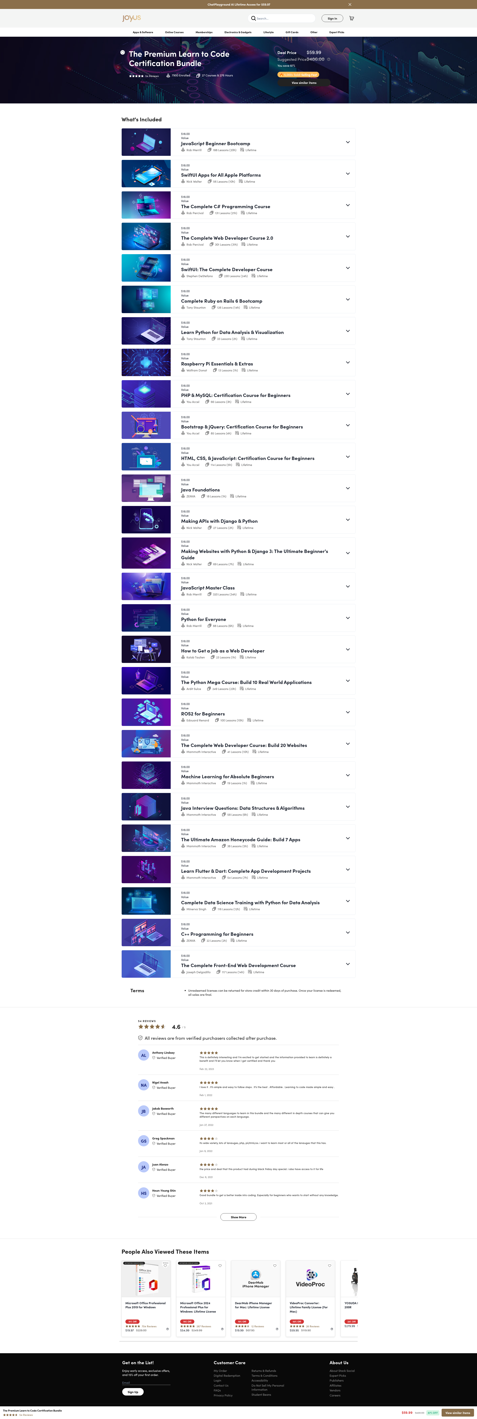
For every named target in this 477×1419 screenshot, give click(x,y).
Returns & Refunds (264, 1370)
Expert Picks (336, 32)
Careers (335, 1395)
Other (314, 32)
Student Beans (261, 1394)
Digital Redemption (227, 1375)
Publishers (337, 1380)
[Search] (253, 18)
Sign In (332, 18)
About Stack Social (342, 1370)
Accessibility (260, 1380)
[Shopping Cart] (352, 18)
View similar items (304, 83)
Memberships (204, 32)
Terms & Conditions (264, 1375)
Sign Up (133, 1392)
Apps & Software (143, 32)
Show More (238, 1217)
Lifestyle (268, 32)
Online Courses (174, 32)
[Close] (349, 4)
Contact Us (221, 1385)
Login (217, 1380)
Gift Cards (292, 32)
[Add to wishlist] (122, 52)
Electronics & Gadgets (238, 32)
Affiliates (335, 1385)
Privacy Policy (223, 1395)
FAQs (217, 1390)
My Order (220, 1370)
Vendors (335, 1390)
